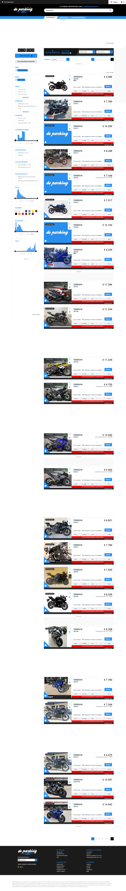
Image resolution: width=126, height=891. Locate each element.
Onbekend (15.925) (23, 153)
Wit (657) (23, 211)
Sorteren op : (47, 59)
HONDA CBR (60, 864)
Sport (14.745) (22, 118)
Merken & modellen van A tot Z (94, 855)
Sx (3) (19, 108)
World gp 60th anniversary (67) (27, 106)
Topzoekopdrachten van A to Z (94, 857)
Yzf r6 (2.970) (21, 92)
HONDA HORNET (61, 871)
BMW (88, 871)
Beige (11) (19, 211)
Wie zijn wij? (60, 852)
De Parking (23, 10)
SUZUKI (88, 868)
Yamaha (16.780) (22, 70)
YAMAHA (89, 864)
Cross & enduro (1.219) (24, 123)
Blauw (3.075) (26, 211)
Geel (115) (33, 211)
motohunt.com (108, 95)
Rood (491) (26, 214)
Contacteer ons (60, 854)
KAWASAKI (89, 869)
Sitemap (89, 854)
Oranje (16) (19, 214)
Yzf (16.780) (21, 80)
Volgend (112, 59)
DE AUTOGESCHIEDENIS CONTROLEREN (92, 94)
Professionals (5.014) (24, 167)
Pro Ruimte (89, 852)
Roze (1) (23, 214)
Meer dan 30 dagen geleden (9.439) (28, 180)
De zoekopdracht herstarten (26, 61)
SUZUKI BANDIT (61, 866)
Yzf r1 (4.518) (21, 89)
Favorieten (47, 91)
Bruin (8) (36, 211)
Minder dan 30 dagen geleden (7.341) (26, 177)
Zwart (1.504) (16, 214)
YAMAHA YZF (60, 868)
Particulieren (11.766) (24, 165)
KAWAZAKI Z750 (61, 869)
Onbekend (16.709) (23, 104)
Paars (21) (33, 214)
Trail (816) (21, 120)
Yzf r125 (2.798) (22, 94)
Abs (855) (20, 155)
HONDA (88, 866)
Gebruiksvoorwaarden (62, 855)
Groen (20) (30, 214)
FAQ (58, 857)
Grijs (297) (30, 211)
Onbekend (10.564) (16, 211)
